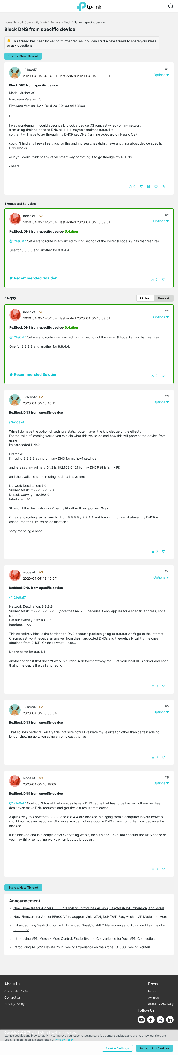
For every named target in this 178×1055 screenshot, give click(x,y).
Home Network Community (21, 22)
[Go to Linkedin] (170, 1019)
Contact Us (12, 997)
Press (153, 983)
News (152, 991)
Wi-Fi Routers (52, 22)
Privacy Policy (14, 1004)
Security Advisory (161, 1004)
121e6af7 (30, 70)
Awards (153, 997)
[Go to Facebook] (151, 1019)
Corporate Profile (16, 991)
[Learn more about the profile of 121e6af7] (16, 72)
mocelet (29, 216)
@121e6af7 (17, 241)
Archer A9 (27, 93)
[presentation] (15, 73)
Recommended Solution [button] (35, 278)
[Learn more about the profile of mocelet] (16, 218)
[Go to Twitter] (160, 1020)
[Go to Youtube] (141, 1019)
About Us (12, 983)
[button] (7, 6)
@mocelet (16, 422)
